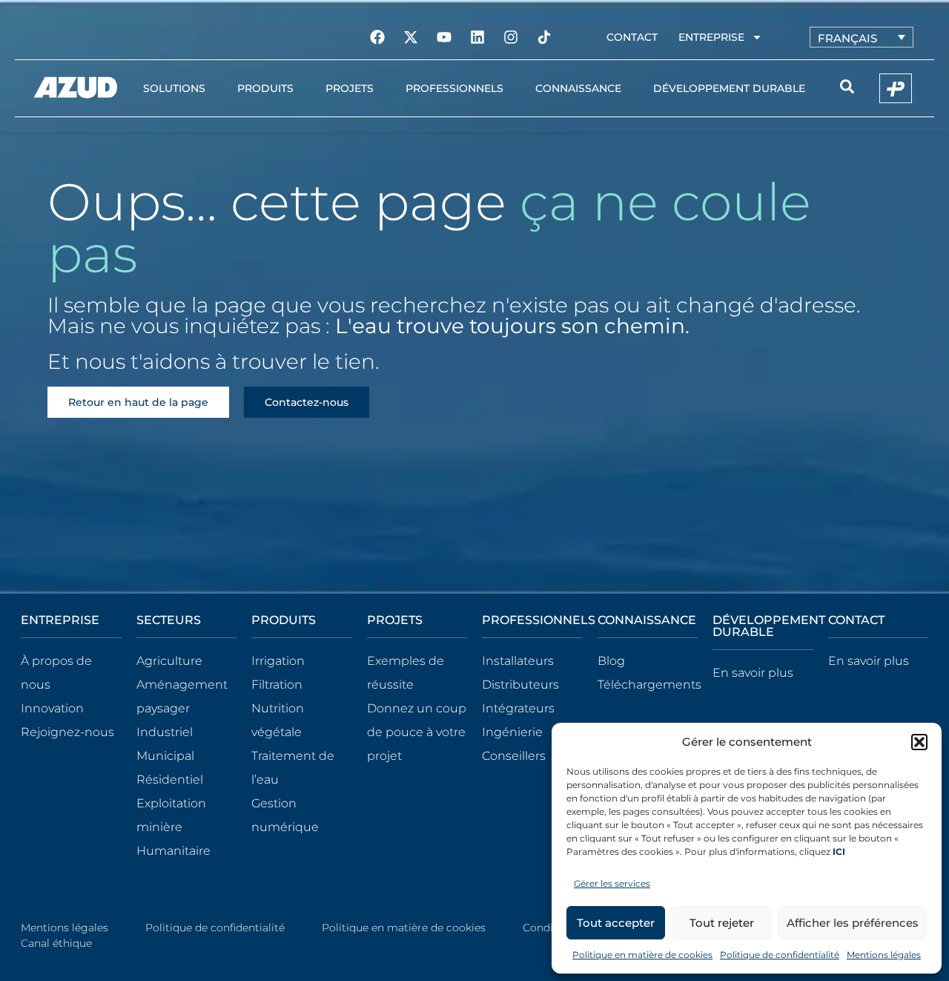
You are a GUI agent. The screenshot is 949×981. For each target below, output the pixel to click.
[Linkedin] (477, 37)
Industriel (164, 732)
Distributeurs (520, 684)
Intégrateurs (518, 708)
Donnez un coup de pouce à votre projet (416, 732)
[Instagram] (511, 37)
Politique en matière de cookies (642, 954)
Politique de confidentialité (779, 954)
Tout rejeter (722, 923)
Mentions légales (884, 954)
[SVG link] (75, 87)
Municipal (165, 756)
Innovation (52, 708)
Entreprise (711, 37)
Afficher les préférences (853, 923)
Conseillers (514, 756)
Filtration (276, 684)
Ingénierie (512, 732)
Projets (349, 88)
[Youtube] (444, 37)
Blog (611, 661)
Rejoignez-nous (67, 732)
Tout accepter (616, 923)
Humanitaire (173, 851)
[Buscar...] (847, 88)
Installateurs (518, 661)
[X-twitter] (411, 37)
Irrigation (278, 661)
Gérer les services (612, 883)
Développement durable (729, 88)
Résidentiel (169, 779)
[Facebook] (377, 37)
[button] (919, 742)
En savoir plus (752, 673)
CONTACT (856, 620)
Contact (632, 37)
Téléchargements (649, 684)
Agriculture (169, 661)
